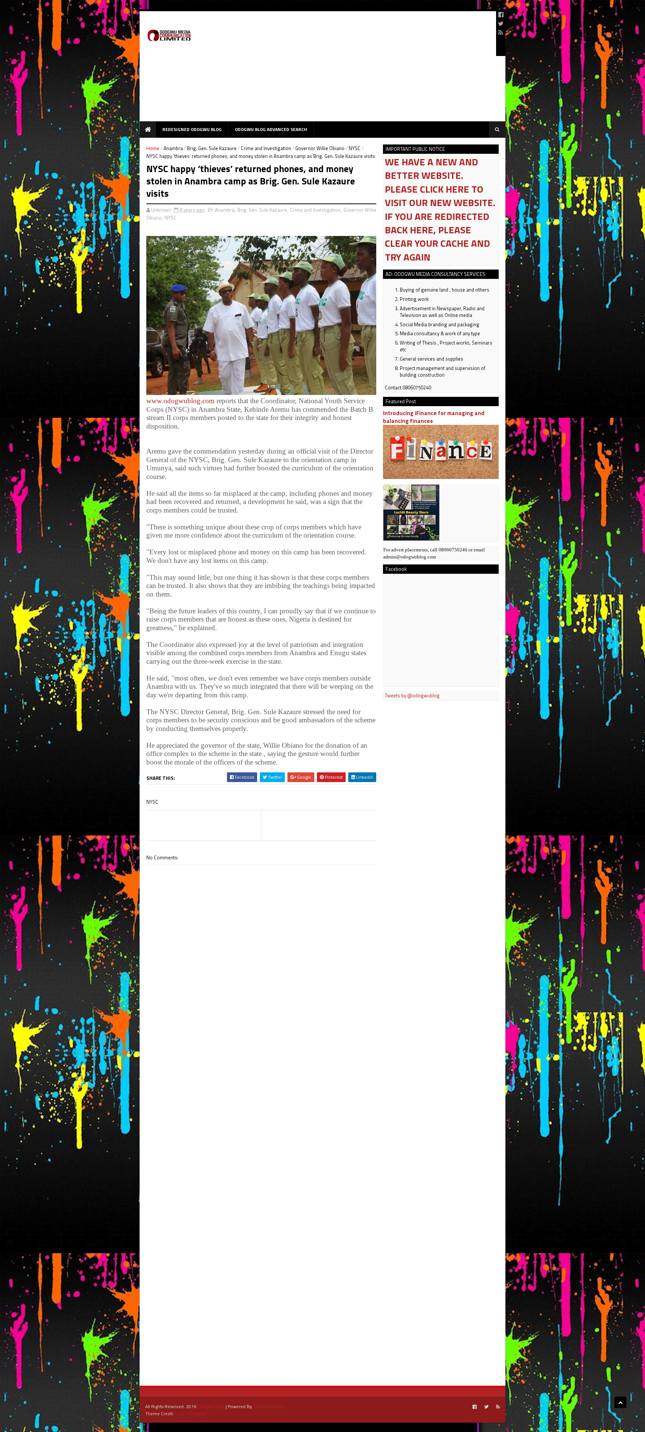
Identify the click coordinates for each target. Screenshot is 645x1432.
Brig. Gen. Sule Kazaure (212, 148)
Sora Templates (190, 1413)
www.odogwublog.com (180, 401)
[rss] (500, 32)
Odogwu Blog (210, 1406)
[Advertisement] (354, 69)
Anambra (173, 148)
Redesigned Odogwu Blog (192, 129)
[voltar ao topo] (620, 1402)
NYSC (355, 148)
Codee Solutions (269, 1406)
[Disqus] (261, 1077)
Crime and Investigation (266, 148)
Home (152, 148)
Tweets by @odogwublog (412, 695)
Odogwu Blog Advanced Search (271, 129)
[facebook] (501, 14)
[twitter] (501, 23)
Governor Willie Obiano (320, 148)
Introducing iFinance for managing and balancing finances (433, 417)
